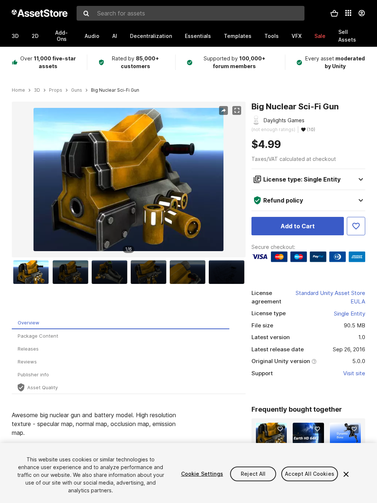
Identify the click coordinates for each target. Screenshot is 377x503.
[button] (334, 13)
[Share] (223, 110)
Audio (92, 36)
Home (18, 90)
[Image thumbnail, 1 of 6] (33, 272)
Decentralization (151, 36)
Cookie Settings (202, 474)
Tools (271, 36)
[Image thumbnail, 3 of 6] (111, 272)
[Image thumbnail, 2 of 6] (72, 272)
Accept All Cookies (309, 474)
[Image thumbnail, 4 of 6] (150, 272)
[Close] (346, 474)
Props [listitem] (55, 90)
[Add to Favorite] (356, 226)
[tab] (120, 322)
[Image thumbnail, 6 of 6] (228, 272)
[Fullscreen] (236, 110)
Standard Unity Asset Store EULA (330, 297)
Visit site (354, 373)
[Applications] (348, 12)
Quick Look (275, 437)
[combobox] (190, 13)
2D (35, 36)
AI (114, 36)
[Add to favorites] (280, 429)
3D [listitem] (37, 90)
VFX (297, 36)
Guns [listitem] (76, 90)
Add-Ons (61, 35)
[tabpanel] (129, 441)
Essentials (198, 36)
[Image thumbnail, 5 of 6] (189, 272)
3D (15, 36)
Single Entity (349, 313)
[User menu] (361, 13)
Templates (237, 36)
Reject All (253, 474)
